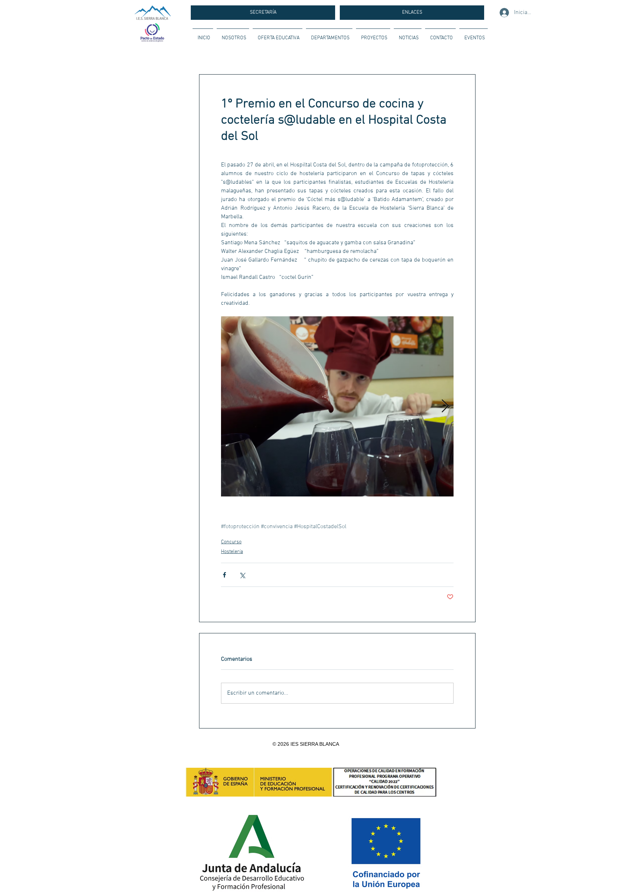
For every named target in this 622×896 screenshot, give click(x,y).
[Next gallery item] (445, 407)
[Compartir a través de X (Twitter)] (242, 574)
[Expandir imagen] (337, 406)
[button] (233, 34)
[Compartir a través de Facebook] (224, 574)
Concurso (231, 542)
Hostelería (232, 552)
